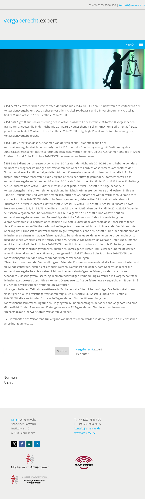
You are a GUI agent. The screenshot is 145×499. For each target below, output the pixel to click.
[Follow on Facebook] (22, 444)
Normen (10, 377)
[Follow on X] (14, 444)
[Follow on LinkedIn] (37, 444)
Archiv (8, 382)
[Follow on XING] (29, 444)
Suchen (62, 351)
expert (89, 349)
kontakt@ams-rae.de (132, 5)
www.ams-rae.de (85, 433)
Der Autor (82, 354)
